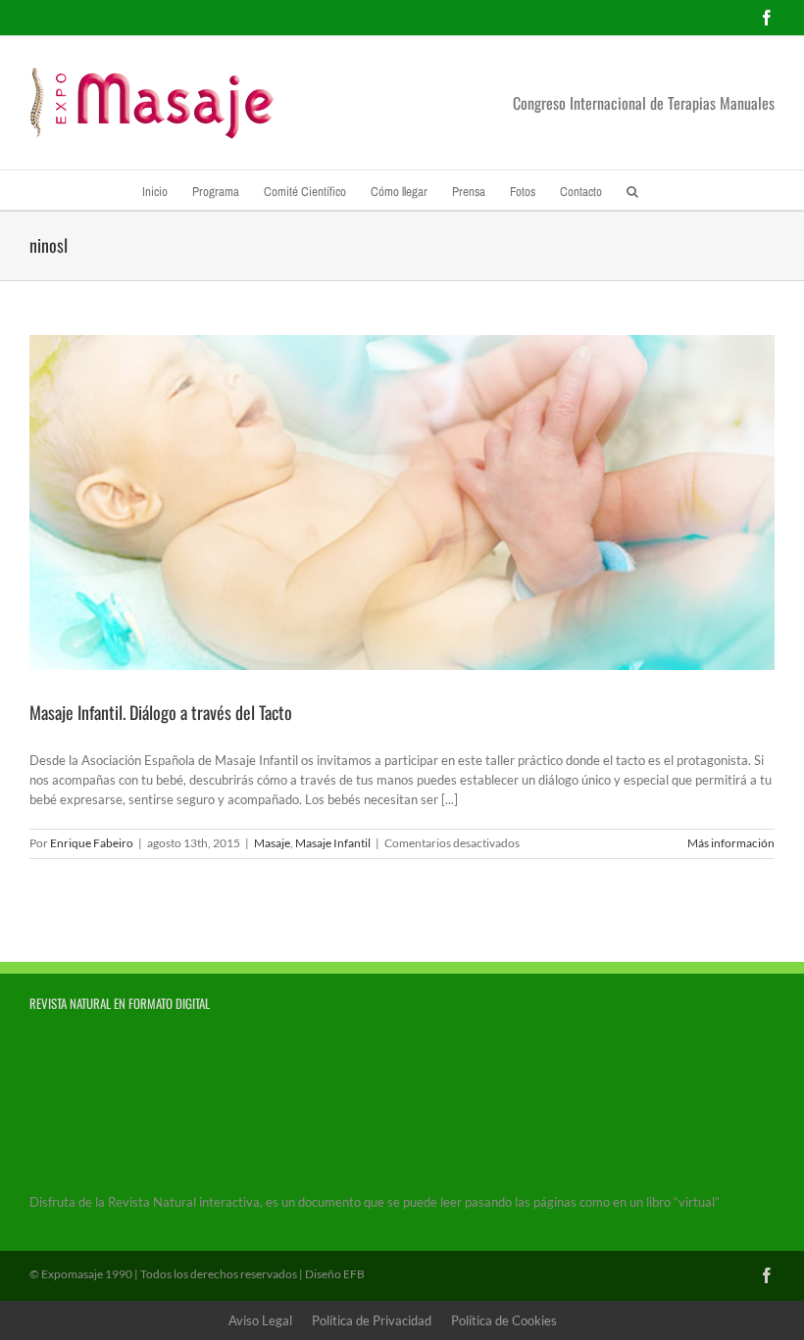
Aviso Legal (260, 1320)
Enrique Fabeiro (91, 843)
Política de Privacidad (371, 1320)
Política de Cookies (504, 1320)
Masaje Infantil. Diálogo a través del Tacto (160, 712)
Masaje (272, 843)
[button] (632, 190)
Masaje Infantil (333, 843)
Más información (731, 843)
